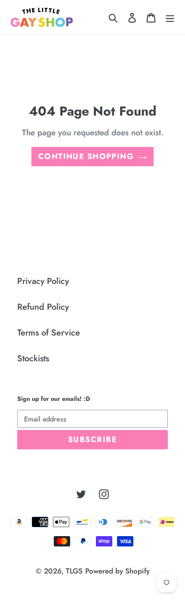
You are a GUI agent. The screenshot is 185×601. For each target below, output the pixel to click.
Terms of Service (48, 332)
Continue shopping (86, 156)
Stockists (33, 358)
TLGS (74, 571)
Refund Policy (43, 307)
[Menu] (169, 17)
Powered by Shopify (117, 571)
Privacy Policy (43, 281)
